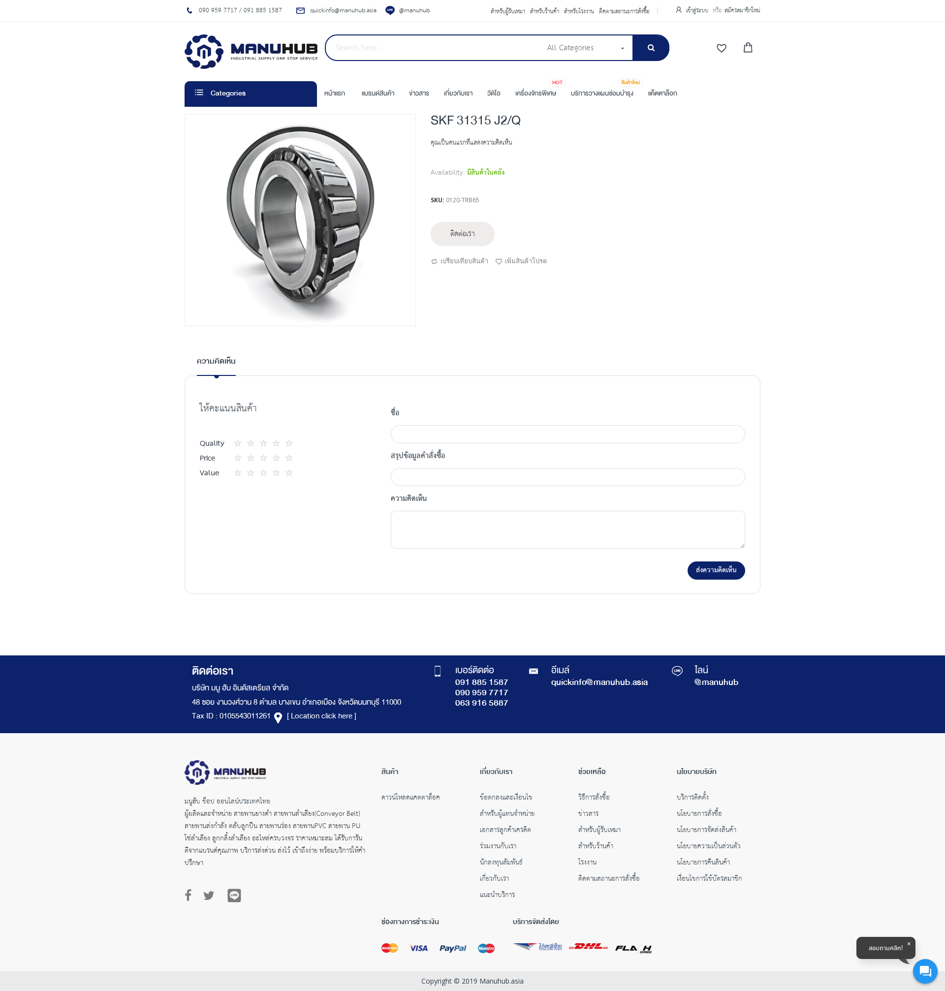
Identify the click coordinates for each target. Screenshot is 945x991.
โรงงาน (587, 863)
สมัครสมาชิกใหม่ (742, 10)
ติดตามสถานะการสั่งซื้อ (624, 12)
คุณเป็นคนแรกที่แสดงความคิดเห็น (471, 143)
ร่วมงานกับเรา (498, 847)
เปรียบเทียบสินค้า (464, 260)
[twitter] (209, 896)
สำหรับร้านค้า (544, 12)
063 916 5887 (481, 704)
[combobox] (433, 47)
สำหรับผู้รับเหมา (508, 12)
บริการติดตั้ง (693, 798)
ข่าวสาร (588, 814)
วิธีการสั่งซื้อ (594, 798)
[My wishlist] (721, 48)
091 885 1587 (481, 683)
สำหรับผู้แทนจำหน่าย (507, 814)
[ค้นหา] (650, 48)
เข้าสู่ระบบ (698, 10)
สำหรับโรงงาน (579, 12)
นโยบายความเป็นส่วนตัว (709, 847)
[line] (234, 895)
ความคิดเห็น (216, 362)
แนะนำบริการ (497, 896)
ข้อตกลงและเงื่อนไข (506, 798)
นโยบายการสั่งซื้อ (699, 814)
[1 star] (240, 443)
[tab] (216, 365)
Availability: (448, 173)
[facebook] (190, 896)
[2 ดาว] (247, 443)
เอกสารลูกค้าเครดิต (505, 831)
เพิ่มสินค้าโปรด (526, 260)
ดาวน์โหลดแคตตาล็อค (410, 798)
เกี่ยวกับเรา (494, 879)
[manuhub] (251, 51)
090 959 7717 (481, 693)
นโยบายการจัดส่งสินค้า (706, 831)
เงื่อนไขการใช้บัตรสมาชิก (709, 879)
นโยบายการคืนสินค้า (703, 863)
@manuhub (414, 10)
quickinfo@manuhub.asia (599, 683)
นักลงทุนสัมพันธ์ (501, 863)
